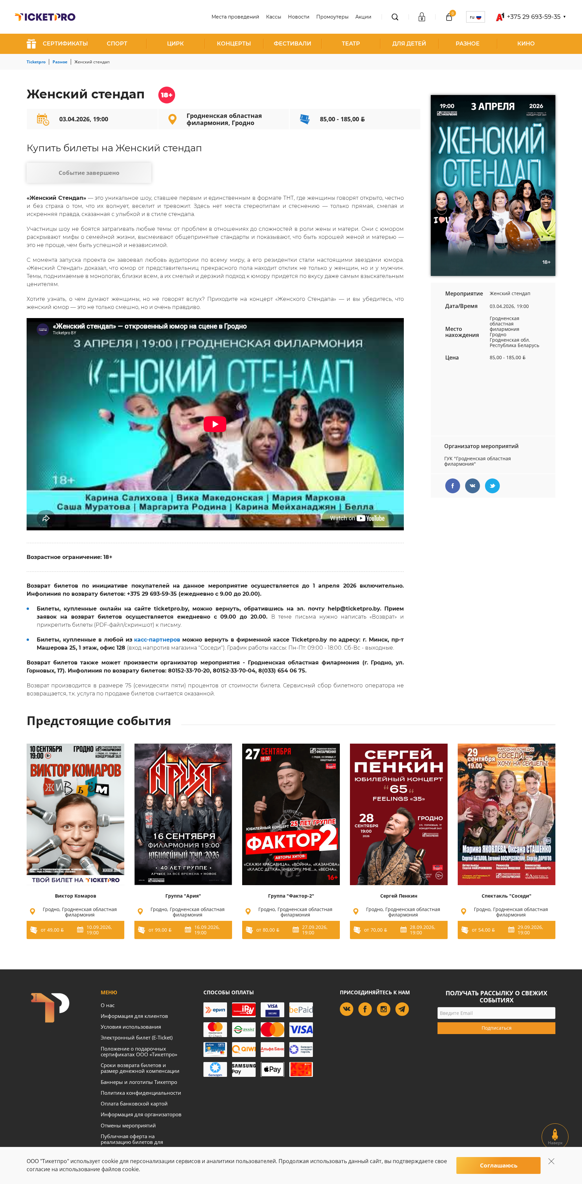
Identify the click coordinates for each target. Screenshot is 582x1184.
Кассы (273, 17)
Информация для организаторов (141, 1114)
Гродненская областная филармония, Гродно (224, 119)
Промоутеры (332, 17)
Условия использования (131, 1026)
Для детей (409, 43)
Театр (351, 43)
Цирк (175, 43)
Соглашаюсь (498, 1165)
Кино (526, 43)
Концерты (234, 43)
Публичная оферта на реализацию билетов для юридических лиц (132, 1142)
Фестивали (292, 43)
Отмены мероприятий (128, 1125)
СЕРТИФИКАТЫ (65, 43)
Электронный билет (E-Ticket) (136, 1037)
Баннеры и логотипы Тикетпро (139, 1082)
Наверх (555, 1143)
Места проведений (235, 17)
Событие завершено (89, 173)
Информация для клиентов (134, 1015)
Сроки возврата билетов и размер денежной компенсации (140, 1068)
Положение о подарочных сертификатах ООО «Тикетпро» (139, 1051)
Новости (299, 17)
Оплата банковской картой (134, 1103)
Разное (468, 43)
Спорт (117, 43)
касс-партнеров (157, 639)
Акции (363, 17)
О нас (108, 1005)
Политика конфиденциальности (141, 1092)
